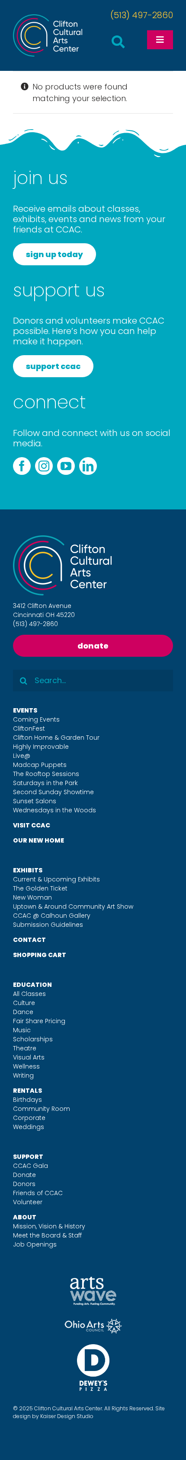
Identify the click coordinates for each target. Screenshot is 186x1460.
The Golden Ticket (40, 888)
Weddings (28, 1127)
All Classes (29, 993)
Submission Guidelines (48, 924)
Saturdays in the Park (45, 783)
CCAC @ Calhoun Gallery (51, 915)
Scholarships (33, 1039)
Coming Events (36, 719)
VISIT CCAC (31, 825)
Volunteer (27, 1202)
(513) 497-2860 (141, 15)
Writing (23, 1075)
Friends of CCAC (38, 1193)
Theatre (24, 1048)
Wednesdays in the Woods (54, 810)
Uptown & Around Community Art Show (73, 906)
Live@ (21, 755)
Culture (24, 1003)
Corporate (29, 1117)
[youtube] (66, 466)
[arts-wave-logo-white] (93, 1280)
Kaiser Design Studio (66, 1416)
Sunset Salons (34, 801)
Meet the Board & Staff (47, 1235)
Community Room (41, 1108)
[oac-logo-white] (93, 1322)
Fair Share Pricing (39, 1021)
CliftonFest (29, 728)
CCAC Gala (30, 1165)
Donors (24, 1184)
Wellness (26, 1066)
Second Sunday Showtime (53, 792)
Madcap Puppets (40, 764)
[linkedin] (88, 466)
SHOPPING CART (39, 955)
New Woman (32, 897)
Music (22, 1030)
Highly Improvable (41, 746)
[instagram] (44, 466)
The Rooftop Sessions (46, 774)
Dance (23, 1012)
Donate (24, 1175)
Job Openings (35, 1244)
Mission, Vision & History (49, 1226)
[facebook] (22, 466)
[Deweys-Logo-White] (93, 1347)
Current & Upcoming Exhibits (56, 879)
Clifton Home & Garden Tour (56, 737)
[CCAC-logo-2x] (47, 18)
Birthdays (27, 1099)
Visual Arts (29, 1057)
